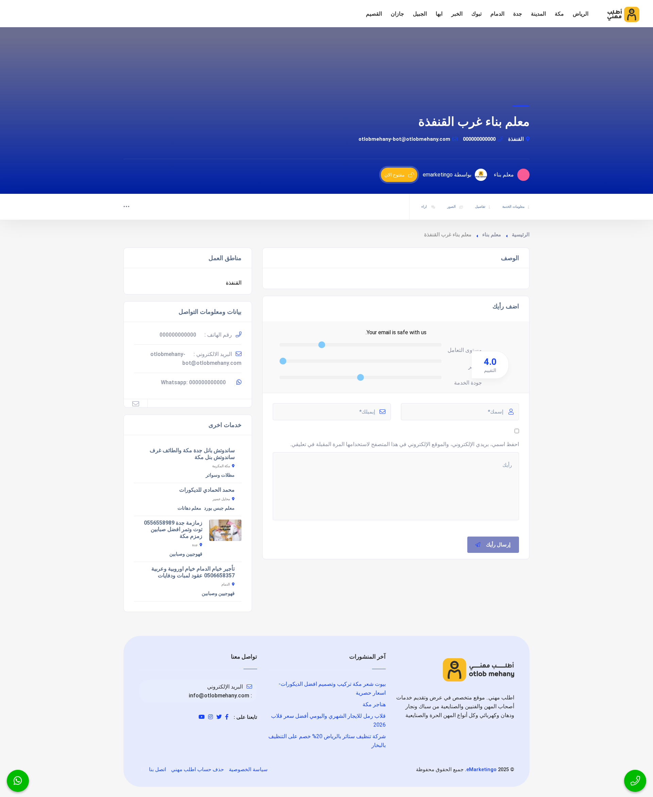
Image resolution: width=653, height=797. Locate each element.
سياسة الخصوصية (248, 769)
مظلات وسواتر (220, 475)
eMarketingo (481, 769)
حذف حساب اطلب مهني (197, 769)
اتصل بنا (157, 769)
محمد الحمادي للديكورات (207, 490)
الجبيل (420, 14)
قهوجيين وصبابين (185, 554)
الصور (451, 206)
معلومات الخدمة (513, 206)
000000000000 (479, 139)
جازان (397, 14)
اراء (424, 206)
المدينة (538, 14)
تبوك (476, 14)
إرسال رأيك (498, 544)
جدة (517, 14)
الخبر (457, 14)
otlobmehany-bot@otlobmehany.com (404, 139)
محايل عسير (221, 499)
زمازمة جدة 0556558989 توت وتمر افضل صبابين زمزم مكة (173, 529)
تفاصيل (480, 206)
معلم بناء (491, 235)
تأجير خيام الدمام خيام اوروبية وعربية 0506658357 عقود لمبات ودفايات (193, 572)
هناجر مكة (374, 704)
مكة (559, 14)
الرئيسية (521, 235)
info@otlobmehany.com (219, 695)
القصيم (374, 14)
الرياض (580, 14)
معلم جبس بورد (219, 508)
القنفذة (516, 139)
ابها (439, 14)
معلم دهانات (189, 508)
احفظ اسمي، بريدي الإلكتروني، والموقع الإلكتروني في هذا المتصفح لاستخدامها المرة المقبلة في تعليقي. (404, 444)
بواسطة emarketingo (447, 174)
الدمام (497, 14)
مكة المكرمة (221, 466)
